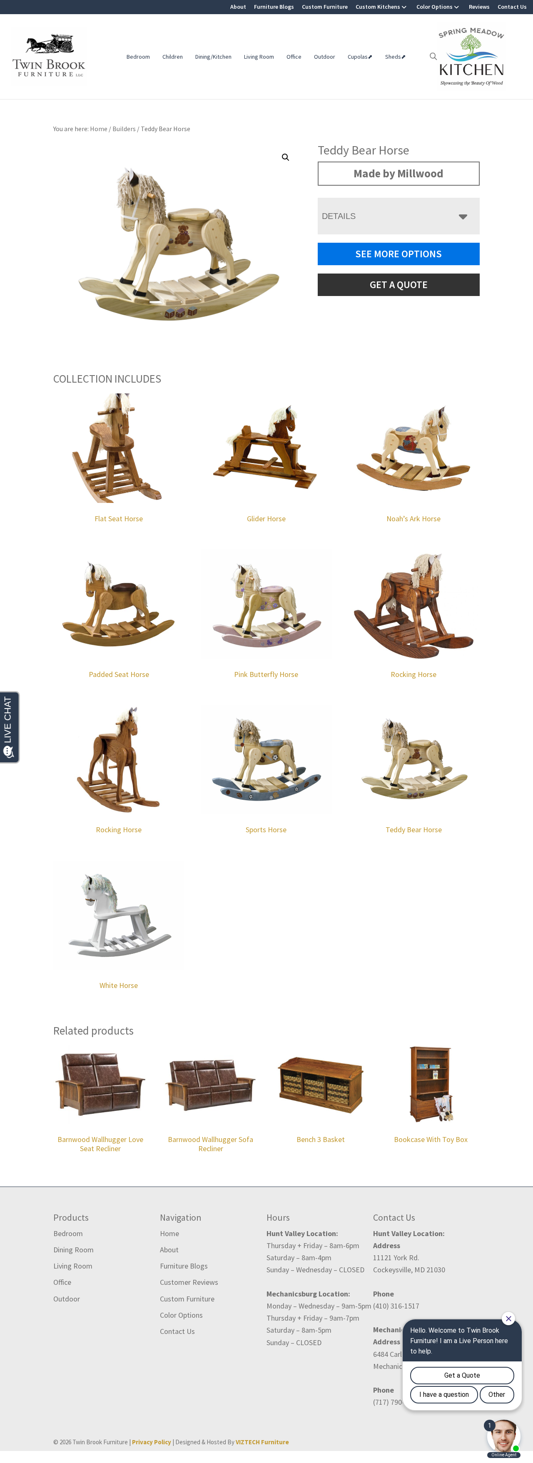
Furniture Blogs (274, 6)
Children (172, 56)
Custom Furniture (325, 6)
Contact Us (512, 6)
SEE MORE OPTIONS (398, 253)
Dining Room (73, 1249)
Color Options (434, 6)
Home (169, 1233)
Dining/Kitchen (213, 56)
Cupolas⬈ (360, 56)
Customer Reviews (189, 1282)
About (238, 6)
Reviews (479, 6)
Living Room (259, 56)
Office (293, 56)
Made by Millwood (398, 173)
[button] (285, 157)
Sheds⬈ (395, 56)
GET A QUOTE (399, 284)
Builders (124, 128)
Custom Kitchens (378, 6)
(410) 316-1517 (396, 1306)
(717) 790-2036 (396, 1402)
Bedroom (138, 56)
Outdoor (324, 56)
